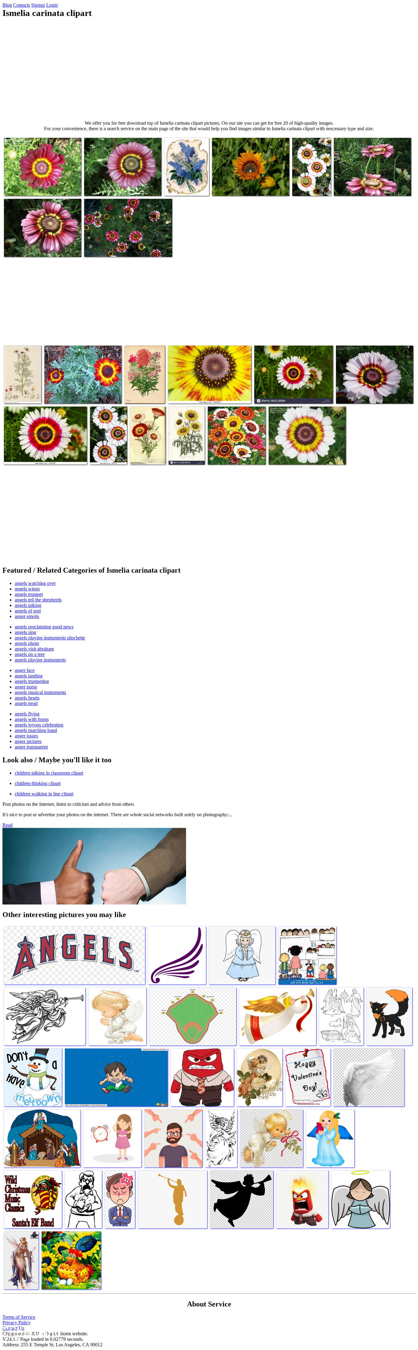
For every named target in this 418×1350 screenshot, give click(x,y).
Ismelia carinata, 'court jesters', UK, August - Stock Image (107, 448)
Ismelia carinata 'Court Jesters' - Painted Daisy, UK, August (310, 180)
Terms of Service (18, 1317)
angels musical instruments (40, 692)
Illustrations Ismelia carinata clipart (143, 392)
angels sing (25, 632)
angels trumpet (29, 594)
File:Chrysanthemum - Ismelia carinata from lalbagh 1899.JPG (369, 185)
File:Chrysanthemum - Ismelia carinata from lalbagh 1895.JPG (119, 185)
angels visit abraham (34, 648)
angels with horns (32, 719)
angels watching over (35, 583)
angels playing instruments (40, 659)
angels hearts (27, 697)
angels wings (27, 588)
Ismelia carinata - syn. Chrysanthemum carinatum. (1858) (147, 448)
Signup (38, 5)
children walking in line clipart (44, 793)
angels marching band (36, 730)
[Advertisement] (209, 69)
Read (7, 825)
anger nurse (26, 686)
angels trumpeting (32, 681)
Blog (7, 5)
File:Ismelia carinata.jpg (16, 392)
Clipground (30, 1331)
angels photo (27, 643)
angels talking (28, 605)
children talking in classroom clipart (49, 772)
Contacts (21, 5)
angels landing (29, 675)
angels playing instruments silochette (50, 637)
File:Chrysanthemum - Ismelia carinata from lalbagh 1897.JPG (39, 246)
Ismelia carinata (351, 395)
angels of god (28, 610)
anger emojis (27, 616)
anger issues (26, 735)
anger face (25, 670)
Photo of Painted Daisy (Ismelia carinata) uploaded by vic (235, 451)
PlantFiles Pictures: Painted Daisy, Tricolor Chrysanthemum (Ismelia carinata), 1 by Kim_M (300, 451)
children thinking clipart (38, 783)
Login (52, 5)
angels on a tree (30, 654)
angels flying (27, 713)
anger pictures (28, 741)
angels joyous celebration (39, 724)
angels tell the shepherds (38, 599)
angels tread (26, 703)
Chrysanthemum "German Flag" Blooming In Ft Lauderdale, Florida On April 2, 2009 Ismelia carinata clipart (83, 390)
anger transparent (31, 746)
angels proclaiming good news (44, 626)
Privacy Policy (16, 1322)
